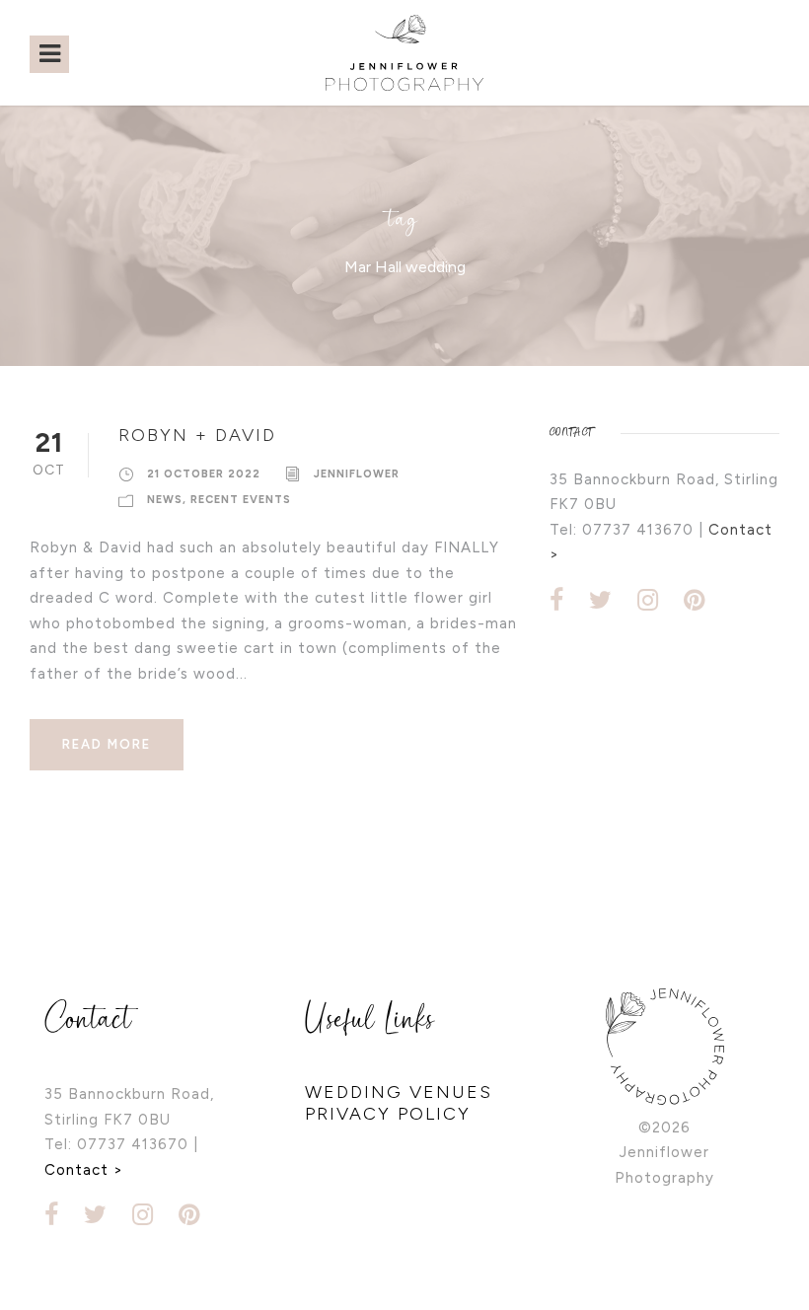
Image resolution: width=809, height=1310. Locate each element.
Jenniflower (357, 474)
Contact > (83, 1170)
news (165, 499)
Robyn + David (197, 435)
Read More (106, 744)
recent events (240, 499)
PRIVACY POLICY (388, 1114)
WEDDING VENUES (398, 1092)
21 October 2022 (203, 474)
